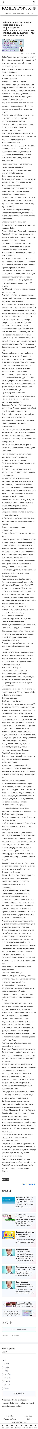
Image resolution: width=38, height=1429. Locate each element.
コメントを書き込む (19, 1329)
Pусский (6, 1179)
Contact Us (28, 1416)
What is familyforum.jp (19, 1422)
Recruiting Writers (10, 1419)
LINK (28, 1419)
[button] (34, 718)
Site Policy (10, 1416)
